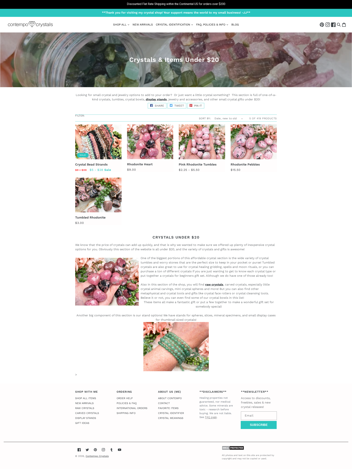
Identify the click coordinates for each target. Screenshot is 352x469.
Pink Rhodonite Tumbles (198, 164)
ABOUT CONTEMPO (170, 398)
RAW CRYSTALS (84, 408)
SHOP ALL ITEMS (85, 398)
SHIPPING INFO (126, 413)
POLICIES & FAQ (127, 403)
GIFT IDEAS (82, 422)
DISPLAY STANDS (85, 418)
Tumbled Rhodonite (90, 217)
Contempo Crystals (97, 456)
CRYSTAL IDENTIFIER (171, 413)
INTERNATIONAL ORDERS (132, 408)
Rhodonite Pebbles (245, 164)
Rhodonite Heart (140, 164)
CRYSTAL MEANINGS (170, 418)
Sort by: (205, 118)
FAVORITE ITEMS (168, 408)
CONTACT (164, 403)
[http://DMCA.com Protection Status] (233, 449)
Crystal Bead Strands (91, 164)
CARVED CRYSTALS (87, 413)
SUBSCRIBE (259, 424)
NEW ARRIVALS (84, 403)
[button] (339, 24)
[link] (176, 4)
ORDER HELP (125, 398)
